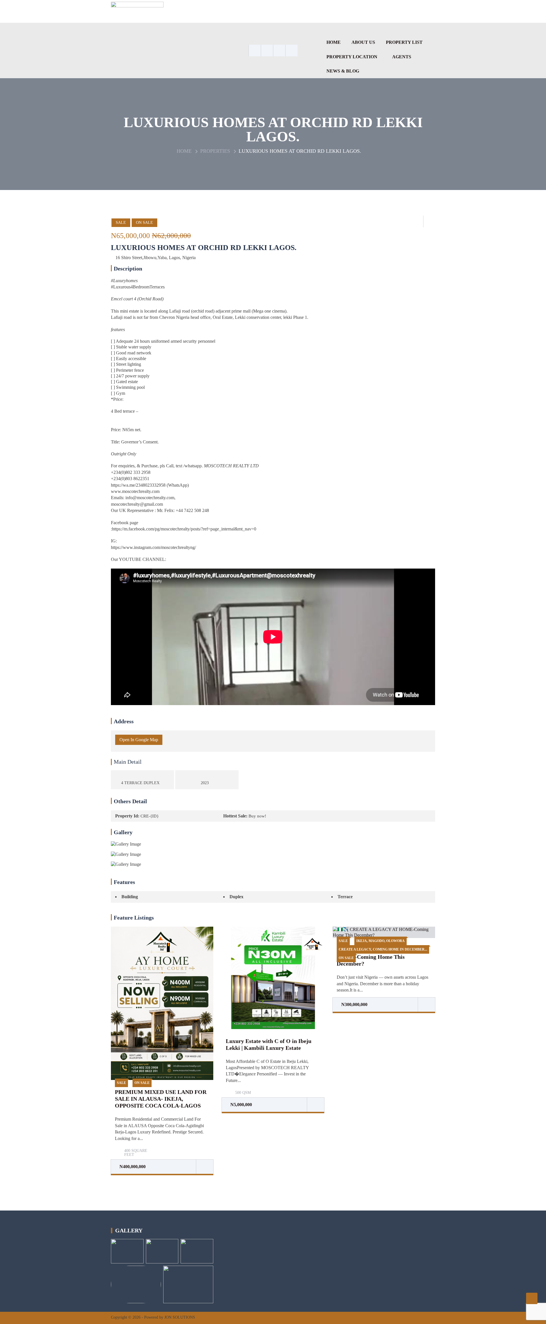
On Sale (144, 222)
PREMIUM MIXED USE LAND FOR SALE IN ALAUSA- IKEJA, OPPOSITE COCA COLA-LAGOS (160, 1099)
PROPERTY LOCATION (351, 56)
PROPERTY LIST (404, 42)
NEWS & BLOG (342, 71)
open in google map (138, 739)
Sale (121, 222)
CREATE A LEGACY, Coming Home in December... (383, 949)
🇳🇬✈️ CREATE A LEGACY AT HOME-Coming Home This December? (375, 957)
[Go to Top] (531, 1298)
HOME (333, 42)
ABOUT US (363, 42)
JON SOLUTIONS (179, 1317)
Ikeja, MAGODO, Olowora (380, 941)
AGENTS (401, 56)
